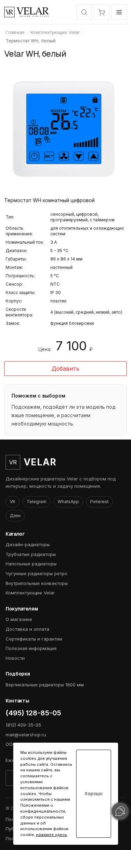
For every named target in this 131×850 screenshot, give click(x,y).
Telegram (36, 501)
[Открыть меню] (119, 12)
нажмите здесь (51, 834)
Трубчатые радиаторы (31, 554)
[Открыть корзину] (101, 12)
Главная (15, 32)
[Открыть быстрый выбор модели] (84, 12)
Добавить (65, 368)
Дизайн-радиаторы (28, 544)
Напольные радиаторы (31, 563)
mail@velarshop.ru (26, 734)
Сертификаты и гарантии (34, 639)
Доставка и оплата (27, 629)
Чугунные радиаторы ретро (36, 573)
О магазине (19, 619)
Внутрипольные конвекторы (37, 583)
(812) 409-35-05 (23, 725)
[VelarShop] (26, 12)
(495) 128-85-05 (33, 713)
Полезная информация (31, 648)
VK (12, 501)
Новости (15, 658)
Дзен (15, 515)
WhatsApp (68, 501)
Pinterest (99, 501)
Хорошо (94, 793)
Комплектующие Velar (55, 32)
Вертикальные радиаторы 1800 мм (45, 684)
